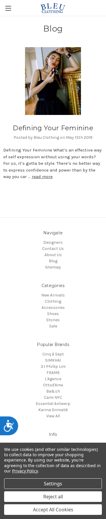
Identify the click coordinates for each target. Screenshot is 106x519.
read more (42, 176)
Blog (53, 260)
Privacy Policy (25, 471)
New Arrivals (53, 295)
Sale (53, 326)
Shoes (53, 313)
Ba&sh (53, 391)
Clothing (53, 301)
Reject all (53, 496)
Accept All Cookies (53, 509)
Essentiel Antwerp (53, 403)
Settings (53, 483)
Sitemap (53, 267)
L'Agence (53, 378)
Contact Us (53, 248)
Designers (53, 242)
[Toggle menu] (8, 8)
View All (53, 416)
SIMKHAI (53, 360)
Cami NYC (53, 397)
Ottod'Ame (53, 385)
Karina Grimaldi (53, 409)
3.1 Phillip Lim (53, 366)
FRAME (53, 372)
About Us (53, 254)
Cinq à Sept (53, 354)
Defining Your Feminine (53, 128)
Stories (53, 319)
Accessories (53, 307)
